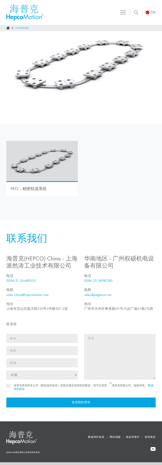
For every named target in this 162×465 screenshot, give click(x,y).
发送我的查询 (81, 402)
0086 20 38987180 (98, 281)
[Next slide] (155, 78)
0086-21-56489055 (21, 281)
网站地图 (115, 436)
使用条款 (150, 436)
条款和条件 (133, 436)
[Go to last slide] (7, 78)
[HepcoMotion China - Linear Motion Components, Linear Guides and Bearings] (24, 12)
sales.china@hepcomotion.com (27, 295)
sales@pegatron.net (97, 295)
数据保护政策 (96, 436)
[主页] (8, 28)
